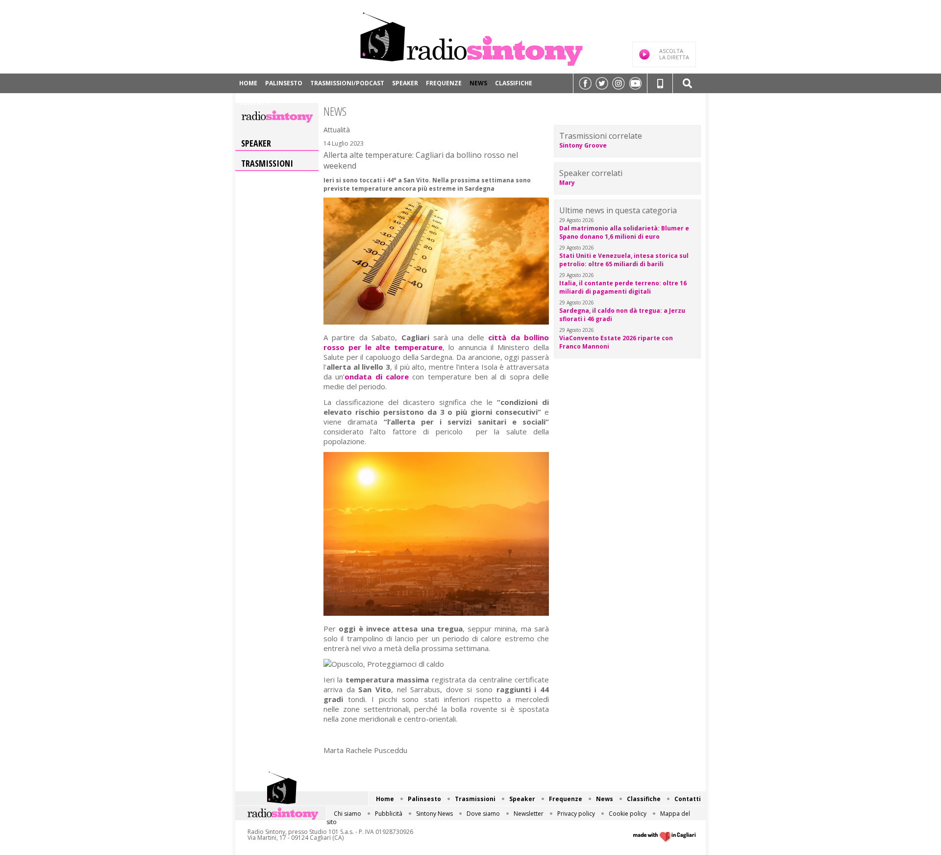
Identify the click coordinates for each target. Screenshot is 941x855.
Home (248, 83)
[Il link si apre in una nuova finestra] (585, 83)
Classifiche (513, 83)
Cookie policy (627, 813)
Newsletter (529, 813)
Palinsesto (283, 83)
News (478, 83)
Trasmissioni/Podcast (347, 83)
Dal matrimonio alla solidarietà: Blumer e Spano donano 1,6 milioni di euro (624, 232)
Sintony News (434, 813)
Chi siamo (347, 813)
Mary (567, 182)
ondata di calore (377, 376)
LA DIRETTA (674, 54)
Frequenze (444, 83)
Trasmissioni (267, 163)
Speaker (405, 83)
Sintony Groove (583, 145)
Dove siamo (483, 813)
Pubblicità (388, 813)
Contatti (255, 103)
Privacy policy (576, 813)
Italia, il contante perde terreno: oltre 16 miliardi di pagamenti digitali (623, 287)
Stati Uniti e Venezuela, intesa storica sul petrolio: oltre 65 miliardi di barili (624, 259)
